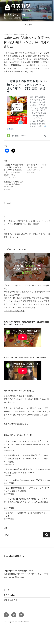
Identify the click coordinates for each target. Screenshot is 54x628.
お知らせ (10, 203)
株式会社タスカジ (16, 15)
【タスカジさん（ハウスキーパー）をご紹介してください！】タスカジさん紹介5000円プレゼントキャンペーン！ (26, 444)
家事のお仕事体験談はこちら (16, 424)
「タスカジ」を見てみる (14, 311)
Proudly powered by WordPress (16, 622)
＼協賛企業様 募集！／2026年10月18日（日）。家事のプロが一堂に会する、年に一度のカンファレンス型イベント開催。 (27, 458)
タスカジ (7, 590)
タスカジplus (9, 595)
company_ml (23, 34)
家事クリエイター (11, 600)
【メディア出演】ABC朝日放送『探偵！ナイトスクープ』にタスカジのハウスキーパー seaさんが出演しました (26, 502)
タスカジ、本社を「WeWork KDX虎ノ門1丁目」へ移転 (27, 480)
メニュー (28, 25)
